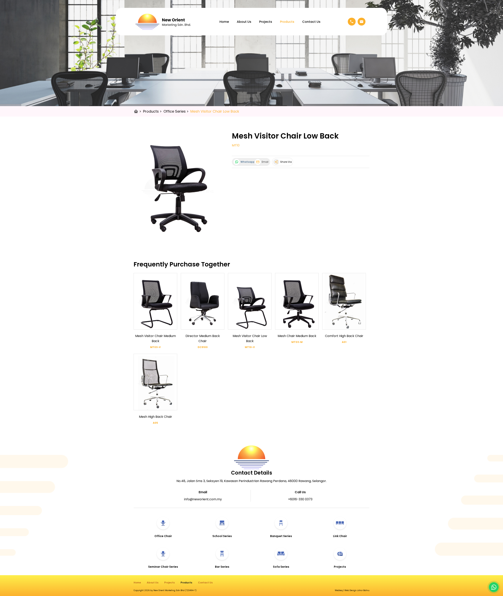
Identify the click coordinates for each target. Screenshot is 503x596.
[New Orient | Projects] (340, 561)
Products (287, 21)
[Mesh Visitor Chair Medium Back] (155, 301)
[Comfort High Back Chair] (344, 301)
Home (224, 21)
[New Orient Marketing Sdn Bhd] (163, 21)
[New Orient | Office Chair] (163, 530)
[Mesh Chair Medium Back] (297, 301)
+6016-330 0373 (300, 499)
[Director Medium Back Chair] (202, 301)
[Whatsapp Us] (494, 587)
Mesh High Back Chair (155, 416)
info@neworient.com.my (203, 499)
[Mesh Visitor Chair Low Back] (178, 187)
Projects (265, 21)
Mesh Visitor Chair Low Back (214, 111)
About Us (244, 21)
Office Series (176, 111)
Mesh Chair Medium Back (297, 336)
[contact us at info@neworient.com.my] (361, 22)
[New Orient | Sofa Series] (281, 561)
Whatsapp (246, 161)
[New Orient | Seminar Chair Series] (163, 561)
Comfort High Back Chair (344, 336)
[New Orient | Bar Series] (222, 561)
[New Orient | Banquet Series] (281, 530)
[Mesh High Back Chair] (155, 382)
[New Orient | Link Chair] (340, 530)
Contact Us (311, 21)
